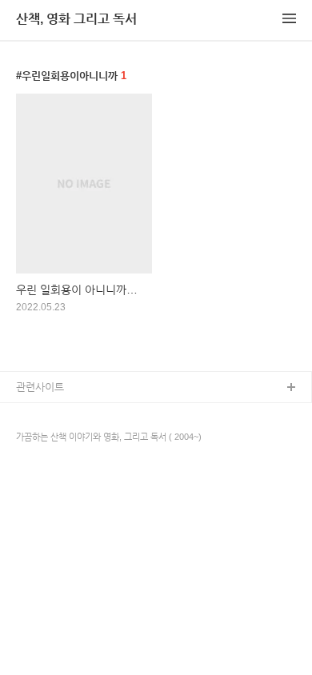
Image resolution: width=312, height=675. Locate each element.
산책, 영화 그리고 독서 (76, 19)
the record (40, 439)
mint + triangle (50, 414)
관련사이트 (40, 387)
